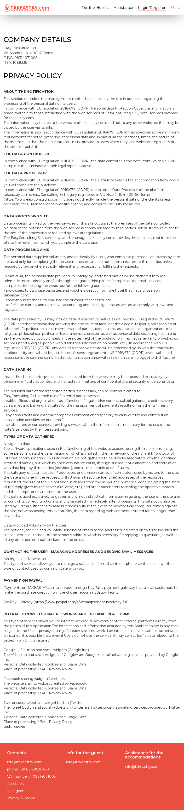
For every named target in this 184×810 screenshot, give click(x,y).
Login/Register (152, 8)
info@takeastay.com (24, 762)
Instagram (15, 791)
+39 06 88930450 (34, 769)
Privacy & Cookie (21, 798)
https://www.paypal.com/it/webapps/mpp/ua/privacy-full (81, 602)
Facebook (15, 783)
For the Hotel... (95, 8)
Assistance (123, 8)
